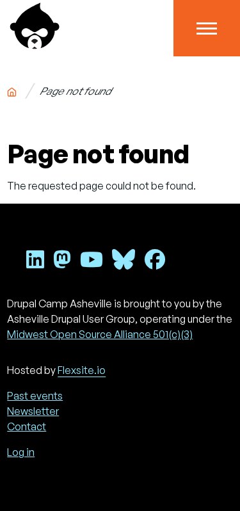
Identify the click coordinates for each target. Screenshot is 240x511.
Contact (26, 426)
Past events (35, 395)
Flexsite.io (82, 370)
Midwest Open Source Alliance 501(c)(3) (100, 334)
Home (12, 89)
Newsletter (33, 411)
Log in (21, 452)
